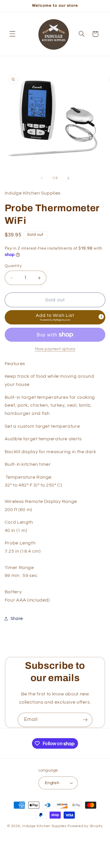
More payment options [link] (55, 349)
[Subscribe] (85, 720)
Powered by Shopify (85, 826)
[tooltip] (101, 316)
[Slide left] (41, 178)
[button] (12, 34)
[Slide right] (68, 178)
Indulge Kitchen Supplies (44, 826)
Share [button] (17, 618)
